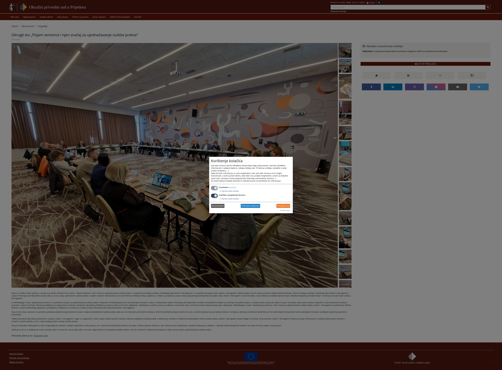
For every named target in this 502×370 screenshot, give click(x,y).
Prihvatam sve (283, 206)
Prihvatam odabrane (250, 206)
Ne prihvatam (218, 206)
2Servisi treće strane (229, 191)
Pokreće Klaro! (285, 210)
